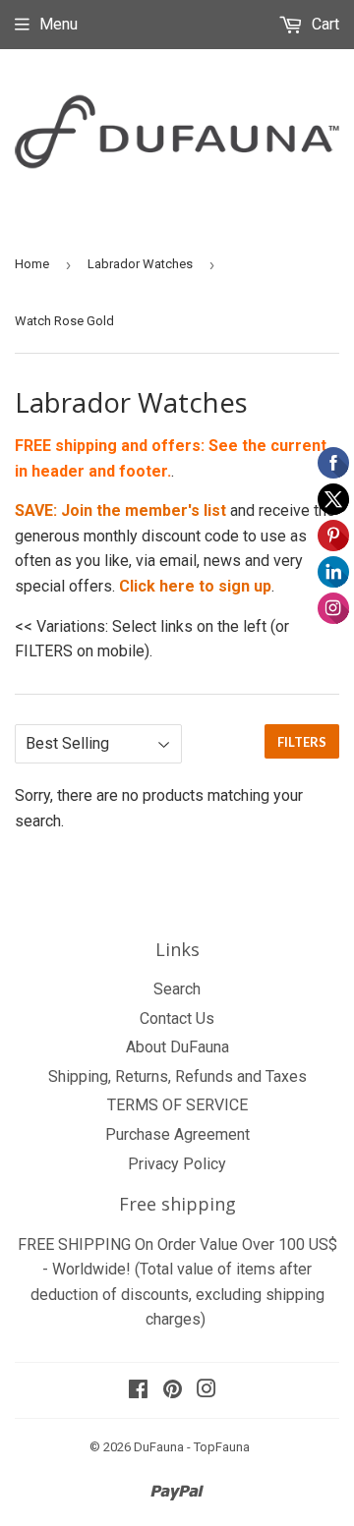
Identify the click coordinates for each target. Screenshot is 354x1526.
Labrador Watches (140, 263)
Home (32, 263)
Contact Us (177, 1018)
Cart (323, 24)
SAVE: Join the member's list (120, 510)
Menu (58, 24)
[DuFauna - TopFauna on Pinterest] (172, 1391)
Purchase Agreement (177, 1134)
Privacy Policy (177, 1164)
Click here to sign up (195, 586)
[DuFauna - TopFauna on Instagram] (206, 1391)
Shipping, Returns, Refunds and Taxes (177, 1076)
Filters (301, 742)
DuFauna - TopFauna (192, 1447)
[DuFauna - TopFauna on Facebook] (138, 1391)
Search (177, 989)
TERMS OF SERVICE (177, 1105)
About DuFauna (177, 1047)
